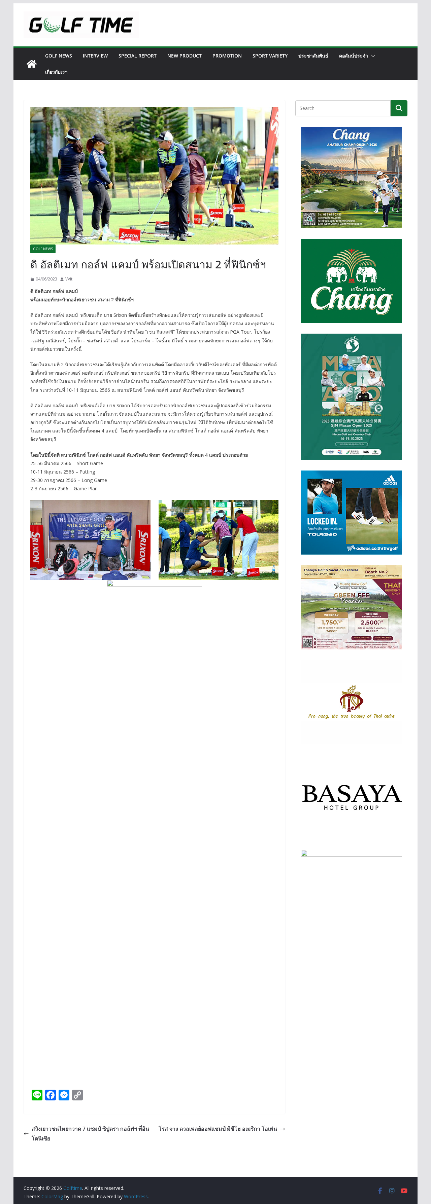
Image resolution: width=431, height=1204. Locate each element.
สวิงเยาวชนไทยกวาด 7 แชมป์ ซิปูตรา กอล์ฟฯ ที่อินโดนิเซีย (90, 1133)
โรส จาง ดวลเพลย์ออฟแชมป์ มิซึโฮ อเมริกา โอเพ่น (218, 1128)
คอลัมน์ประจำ (353, 55)
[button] (371, 56)
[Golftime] (32, 64)
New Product (184, 55)
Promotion (227, 55)
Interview (95, 55)
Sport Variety (270, 55)
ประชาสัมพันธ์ (313, 55)
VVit (68, 279)
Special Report (138, 55)
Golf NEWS (58, 55)
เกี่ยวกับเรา (56, 72)
